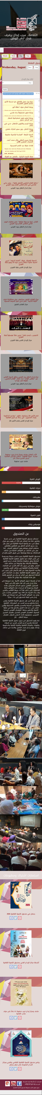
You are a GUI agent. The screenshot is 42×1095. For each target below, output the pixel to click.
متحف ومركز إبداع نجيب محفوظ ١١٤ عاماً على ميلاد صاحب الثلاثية (21, 1012)
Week (13, 55)
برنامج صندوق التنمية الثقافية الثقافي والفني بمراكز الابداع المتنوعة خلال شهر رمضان (21, 1063)
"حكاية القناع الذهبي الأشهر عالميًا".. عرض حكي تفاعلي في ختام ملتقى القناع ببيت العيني (21, 183)
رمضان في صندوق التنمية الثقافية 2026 (21, 914)
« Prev (30, 67)
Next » (36, 67)
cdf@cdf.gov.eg (30, 1084)
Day (21, 55)
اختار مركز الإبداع (27, 79)
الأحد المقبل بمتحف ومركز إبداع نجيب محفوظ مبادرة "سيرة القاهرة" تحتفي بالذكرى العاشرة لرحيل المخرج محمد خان (21, 456)
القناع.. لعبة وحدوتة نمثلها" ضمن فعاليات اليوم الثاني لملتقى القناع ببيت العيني (21, 222)
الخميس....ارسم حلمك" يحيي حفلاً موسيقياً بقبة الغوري (21, 336)
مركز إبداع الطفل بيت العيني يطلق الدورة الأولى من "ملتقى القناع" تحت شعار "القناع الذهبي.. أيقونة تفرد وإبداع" (21, 378)
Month (5, 55)
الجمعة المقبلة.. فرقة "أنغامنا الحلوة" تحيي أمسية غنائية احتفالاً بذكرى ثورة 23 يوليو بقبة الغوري (21, 262)
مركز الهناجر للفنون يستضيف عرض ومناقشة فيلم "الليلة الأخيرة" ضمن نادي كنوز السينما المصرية (21, 300)
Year (27, 55)
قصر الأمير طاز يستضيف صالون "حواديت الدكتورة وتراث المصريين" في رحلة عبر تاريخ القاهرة (21, 416)
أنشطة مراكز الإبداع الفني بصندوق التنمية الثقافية (21, 962)
